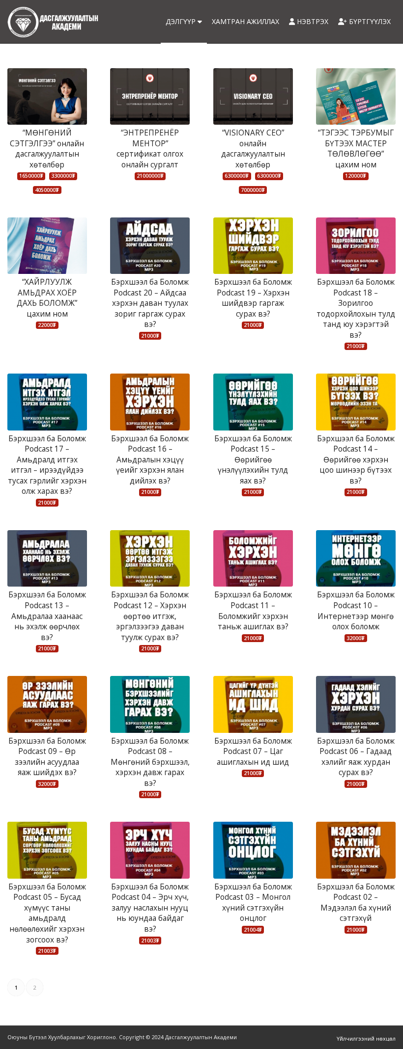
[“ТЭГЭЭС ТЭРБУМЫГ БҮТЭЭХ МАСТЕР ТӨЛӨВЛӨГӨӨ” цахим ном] (356, 96)
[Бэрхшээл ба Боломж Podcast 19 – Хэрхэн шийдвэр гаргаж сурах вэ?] (253, 245)
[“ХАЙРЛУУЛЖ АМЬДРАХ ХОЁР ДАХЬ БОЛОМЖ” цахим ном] (47, 245)
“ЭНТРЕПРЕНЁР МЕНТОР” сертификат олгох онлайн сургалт (149, 149)
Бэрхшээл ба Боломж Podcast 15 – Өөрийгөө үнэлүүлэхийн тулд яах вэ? (253, 459)
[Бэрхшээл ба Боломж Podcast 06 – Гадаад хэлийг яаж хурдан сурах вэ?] (356, 704)
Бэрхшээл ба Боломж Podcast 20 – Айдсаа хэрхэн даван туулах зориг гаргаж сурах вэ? (150, 303)
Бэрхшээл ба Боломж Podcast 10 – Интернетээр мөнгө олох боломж (356, 611)
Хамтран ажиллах (245, 21)
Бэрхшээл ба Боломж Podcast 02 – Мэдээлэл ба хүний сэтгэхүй (356, 903)
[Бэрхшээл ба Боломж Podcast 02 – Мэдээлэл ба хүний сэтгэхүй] (356, 850)
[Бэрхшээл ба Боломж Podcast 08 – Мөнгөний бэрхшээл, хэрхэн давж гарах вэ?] (150, 704)
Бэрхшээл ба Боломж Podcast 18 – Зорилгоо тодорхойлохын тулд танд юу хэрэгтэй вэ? (356, 308)
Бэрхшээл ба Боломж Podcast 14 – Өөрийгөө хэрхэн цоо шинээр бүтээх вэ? (356, 459)
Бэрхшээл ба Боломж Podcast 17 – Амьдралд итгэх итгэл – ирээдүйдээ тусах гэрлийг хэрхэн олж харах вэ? (47, 465)
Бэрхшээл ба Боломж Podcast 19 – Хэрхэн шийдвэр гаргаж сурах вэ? (253, 298)
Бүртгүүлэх (369, 21)
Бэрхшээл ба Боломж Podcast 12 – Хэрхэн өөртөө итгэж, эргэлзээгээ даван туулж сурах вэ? (150, 616)
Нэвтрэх (311, 21)
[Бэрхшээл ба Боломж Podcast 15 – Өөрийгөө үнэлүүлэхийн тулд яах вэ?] (253, 402)
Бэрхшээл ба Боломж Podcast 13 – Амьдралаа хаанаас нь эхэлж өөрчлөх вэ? (47, 616)
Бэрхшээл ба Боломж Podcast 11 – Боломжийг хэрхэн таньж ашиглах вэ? (253, 611)
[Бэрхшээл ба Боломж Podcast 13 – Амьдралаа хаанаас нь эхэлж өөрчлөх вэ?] (47, 558)
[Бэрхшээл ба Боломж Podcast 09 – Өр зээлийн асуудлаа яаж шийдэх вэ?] (47, 704)
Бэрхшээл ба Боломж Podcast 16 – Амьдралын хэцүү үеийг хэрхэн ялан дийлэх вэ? (150, 459)
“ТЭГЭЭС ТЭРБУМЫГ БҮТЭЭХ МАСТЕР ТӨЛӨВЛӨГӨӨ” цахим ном (356, 149)
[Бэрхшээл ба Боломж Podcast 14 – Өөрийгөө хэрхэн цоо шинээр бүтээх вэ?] (356, 402)
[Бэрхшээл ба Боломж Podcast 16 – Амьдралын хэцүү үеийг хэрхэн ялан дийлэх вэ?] (150, 402)
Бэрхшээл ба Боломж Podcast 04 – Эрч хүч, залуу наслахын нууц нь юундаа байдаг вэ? (150, 908)
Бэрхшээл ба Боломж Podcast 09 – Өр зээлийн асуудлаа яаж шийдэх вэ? (47, 757)
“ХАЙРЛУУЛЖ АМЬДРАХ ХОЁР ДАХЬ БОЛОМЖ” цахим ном (47, 298)
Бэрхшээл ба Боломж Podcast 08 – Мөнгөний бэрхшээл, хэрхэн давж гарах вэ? (150, 762)
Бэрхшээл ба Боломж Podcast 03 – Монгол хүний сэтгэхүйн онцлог (253, 903)
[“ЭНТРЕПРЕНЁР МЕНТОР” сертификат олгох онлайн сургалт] (150, 96)
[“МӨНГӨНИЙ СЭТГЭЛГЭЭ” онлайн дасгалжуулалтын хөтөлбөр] (47, 96)
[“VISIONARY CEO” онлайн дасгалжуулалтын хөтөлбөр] (253, 96)
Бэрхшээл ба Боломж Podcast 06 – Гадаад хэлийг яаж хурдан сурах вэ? (356, 757)
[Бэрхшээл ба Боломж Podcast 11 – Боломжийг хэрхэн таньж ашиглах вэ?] (253, 558)
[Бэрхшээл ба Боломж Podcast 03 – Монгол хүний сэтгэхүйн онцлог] (253, 850)
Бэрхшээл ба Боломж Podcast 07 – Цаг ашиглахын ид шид (253, 751)
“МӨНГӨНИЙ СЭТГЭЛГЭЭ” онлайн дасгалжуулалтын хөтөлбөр (47, 149)
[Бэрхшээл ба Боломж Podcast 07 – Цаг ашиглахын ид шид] (253, 704)
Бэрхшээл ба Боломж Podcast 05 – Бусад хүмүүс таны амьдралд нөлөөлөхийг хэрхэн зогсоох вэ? (47, 913)
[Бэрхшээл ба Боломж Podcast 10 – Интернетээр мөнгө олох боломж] (356, 558)
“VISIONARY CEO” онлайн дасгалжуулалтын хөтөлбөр (253, 149)
